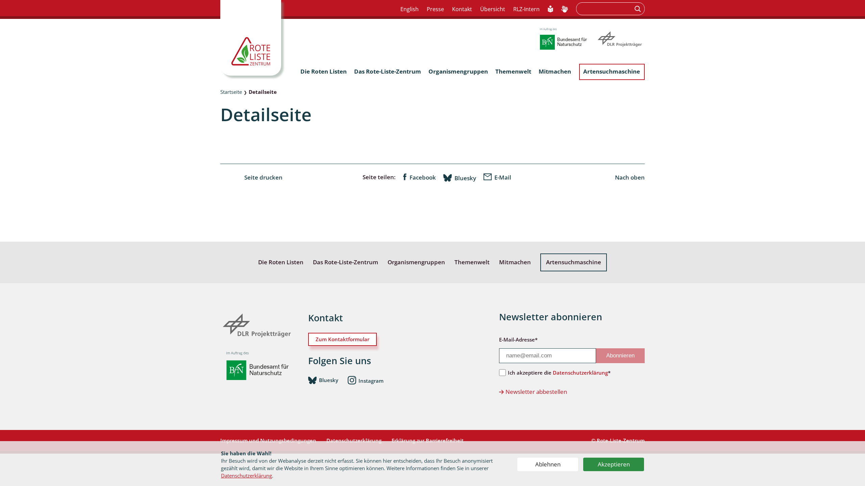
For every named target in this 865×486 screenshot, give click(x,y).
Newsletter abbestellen (536, 392)
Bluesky (465, 178)
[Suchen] (638, 9)
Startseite (231, 91)
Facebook (423, 177)
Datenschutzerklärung (246, 475)
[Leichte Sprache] (550, 9)
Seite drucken (263, 177)
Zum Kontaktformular (342, 339)
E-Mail (502, 177)
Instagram (371, 380)
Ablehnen (548, 464)
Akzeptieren (614, 464)
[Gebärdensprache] (564, 9)
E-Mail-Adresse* (518, 339)
